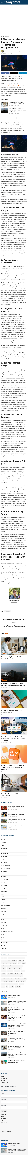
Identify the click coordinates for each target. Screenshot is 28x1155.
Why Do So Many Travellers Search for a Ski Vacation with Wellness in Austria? (17, 1002)
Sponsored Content (7, 931)
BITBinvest (7, 611)
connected (21, 960)
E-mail (2, 1093)
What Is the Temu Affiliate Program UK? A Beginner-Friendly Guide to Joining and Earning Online (12, 767)
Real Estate (4, 981)
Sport (3, 934)
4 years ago (11, 829)
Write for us (4, 1078)
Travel (3, 945)
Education (4, 856)
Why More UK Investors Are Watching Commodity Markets (16, 1061)
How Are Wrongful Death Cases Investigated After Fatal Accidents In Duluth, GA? (16, 1040)
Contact (3, 1080)
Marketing (4, 908)
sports (3, 983)
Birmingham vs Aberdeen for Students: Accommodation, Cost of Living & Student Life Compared (13, 738)
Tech (2, 940)
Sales (2, 928)
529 (10, 714)
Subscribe (4, 1111)
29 (16, 822)
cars (9, 960)
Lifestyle (3, 902)
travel (3, 986)
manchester (10, 973)
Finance (3, 876)
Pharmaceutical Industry (7, 978)
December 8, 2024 (18, 51)
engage (3, 968)
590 (18, 105)
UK (7, 986)
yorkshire (17, 986)
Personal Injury (18, 976)
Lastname (3, 1105)
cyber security (13, 963)
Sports (3, 937)
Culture (3, 851)
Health (3, 888)
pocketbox (17, 978)
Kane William (9, 51)
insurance (10, 970)
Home (2, 36)
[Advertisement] (14, 19)
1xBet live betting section (7, 1136)
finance (9, 968)
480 (16, 809)
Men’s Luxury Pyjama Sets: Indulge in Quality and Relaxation (16, 807)
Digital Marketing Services (8, 965)
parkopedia (10, 976)
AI (2, 958)
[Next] (15, 118)
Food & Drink (4, 879)
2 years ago (11, 809)
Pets (2, 920)
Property (4, 925)
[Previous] (13, 118)
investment (16, 970)
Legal (2, 897)
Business (7, 36)
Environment (5, 871)
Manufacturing (5, 905)
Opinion (3, 917)
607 (10, 742)
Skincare (23, 981)
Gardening (4, 885)
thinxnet (16, 983)
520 (10, 797)
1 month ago (11, 822)
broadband (21, 958)
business (4, 960)
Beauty (15, 958)
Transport (4, 943)
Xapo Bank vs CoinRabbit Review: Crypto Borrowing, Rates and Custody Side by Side (17, 110)
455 (16, 829)
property (24, 978)
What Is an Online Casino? (14, 995)
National (3, 911)
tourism (21, 983)
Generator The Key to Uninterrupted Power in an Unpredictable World (16, 820)
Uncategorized (5, 948)
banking (10, 958)
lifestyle (4, 973)
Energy (3, 859)
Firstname (3, 1099)
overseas (4, 976)
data (19, 963)
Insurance (4, 891)
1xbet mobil (4, 1133)
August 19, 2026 (5, 771)
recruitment (11, 981)
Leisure (3, 899)
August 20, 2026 (13, 105)
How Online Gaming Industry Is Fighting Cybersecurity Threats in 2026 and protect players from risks (17, 1025)
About (2, 1076)
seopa (17, 981)
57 (16, 816)
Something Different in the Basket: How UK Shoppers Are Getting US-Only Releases (17, 1009)
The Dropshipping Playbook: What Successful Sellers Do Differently (17, 103)
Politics (3, 922)
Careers (3, 842)
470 (18, 113)
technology (9, 983)
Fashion (3, 874)
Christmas (14, 960)
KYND (22, 970)
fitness (14, 968)
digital (23, 963)
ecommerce (19, 965)
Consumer (4, 848)
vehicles (12, 986)
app (5, 958)
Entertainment (5, 865)
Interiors (4, 894)
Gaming (3, 882)
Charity (3, 845)
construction (5, 963)
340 (10, 771)
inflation (4, 970)
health (19, 968)
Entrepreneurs (5, 868)
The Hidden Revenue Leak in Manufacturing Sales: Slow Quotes (16, 813)
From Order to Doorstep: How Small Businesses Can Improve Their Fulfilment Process (16, 1017)
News (2, 914)
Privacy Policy (4, 1082)
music (16, 973)
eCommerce (4, 854)
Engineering (4, 862)
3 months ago (12, 816)
